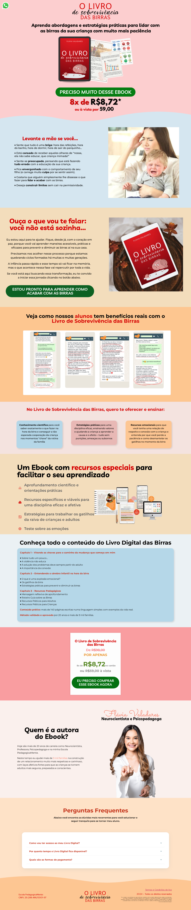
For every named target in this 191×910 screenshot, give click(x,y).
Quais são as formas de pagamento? (50, 859)
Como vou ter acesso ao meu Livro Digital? (54, 843)
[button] (95, 843)
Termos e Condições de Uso (158, 889)
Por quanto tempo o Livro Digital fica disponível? (58, 851)
